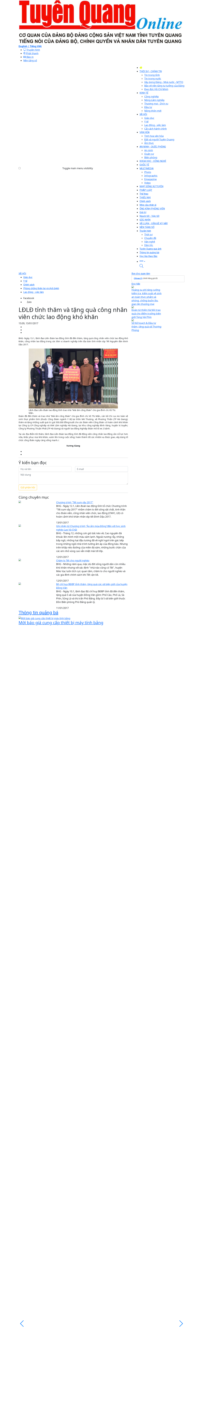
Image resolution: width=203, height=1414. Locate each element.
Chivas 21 (138, 278)
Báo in (30, 57)
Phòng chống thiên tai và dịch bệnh (41, 288)
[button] (162, 261)
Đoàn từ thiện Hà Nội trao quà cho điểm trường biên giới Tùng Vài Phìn (146, 313)
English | (24, 46)
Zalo (29, 302)
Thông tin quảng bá (38, 612)
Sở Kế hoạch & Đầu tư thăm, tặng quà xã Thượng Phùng (146, 326)
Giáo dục (27, 277)
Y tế (25, 281)
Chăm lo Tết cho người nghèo (72, 560)
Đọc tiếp (136, 283)
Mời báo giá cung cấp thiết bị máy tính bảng (61, 622)
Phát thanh (31, 53)
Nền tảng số (30, 60)
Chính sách (28, 284)
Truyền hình (33, 49)
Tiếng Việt (36, 46)
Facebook (28, 298)
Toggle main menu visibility (77, 168)
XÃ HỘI (22, 273)
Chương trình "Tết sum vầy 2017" (74, 502)
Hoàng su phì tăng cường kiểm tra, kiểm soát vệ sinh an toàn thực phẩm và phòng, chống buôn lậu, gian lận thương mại (147, 297)
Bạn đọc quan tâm (141, 273)
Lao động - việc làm (33, 292)
